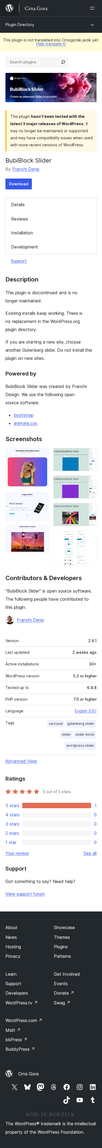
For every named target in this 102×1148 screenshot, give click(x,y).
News (11, 937)
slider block (84, 734)
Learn (11, 974)
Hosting (13, 946)
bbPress (16, 1039)
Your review (17, 853)
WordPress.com (23, 1020)
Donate (64, 993)
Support (19, 261)
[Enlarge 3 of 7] (41, 532)
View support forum (25, 894)
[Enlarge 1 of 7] (41, 455)
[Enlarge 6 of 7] (89, 510)
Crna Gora (28, 1073)
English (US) (86, 711)
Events (61, 983)
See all (90, 853)
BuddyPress (20, 1049)
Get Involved (67, 974)
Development (24, 247)
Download (18, 184)
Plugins (61, 946)
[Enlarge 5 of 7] (89, 483)
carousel (56, 724)
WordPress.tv (21, 1002)
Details (18, 204)
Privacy (12, 956)
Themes (62, 937)
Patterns (62, 956)
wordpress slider (80, 745)
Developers (16, 993)
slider (66, 734)
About (11, 927)
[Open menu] (93, 8)
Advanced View (21, 761)
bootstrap (23, 415)
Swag (62, 1002)
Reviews (19, 219)
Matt (13, 1030)
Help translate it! (51, 43)
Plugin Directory (19, 24)
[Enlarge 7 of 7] (89, 538)
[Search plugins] (63, 62)
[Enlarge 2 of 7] (41, 499)
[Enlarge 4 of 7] (89, 455)
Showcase (64, 927)
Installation (22, 232)
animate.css (25, 423)
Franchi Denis (25, 169)
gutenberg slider (80, 724)
